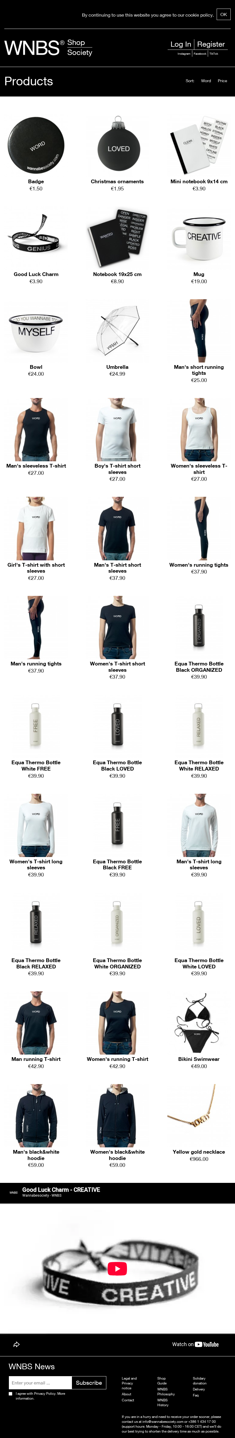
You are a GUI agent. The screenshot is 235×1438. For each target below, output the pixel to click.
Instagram (184, 53)
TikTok (213, 53)
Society (79, 52)
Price (222, 80)
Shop (76, 42)
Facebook (200, 53)
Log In (181, 44)
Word (206, 80)
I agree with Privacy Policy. (40, 1395)
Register (211, 44)
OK (223, 14)
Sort (189, 80)
